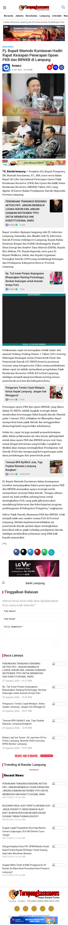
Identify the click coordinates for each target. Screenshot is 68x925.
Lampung (45, 16)
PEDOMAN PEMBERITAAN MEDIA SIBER (43, 901)
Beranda (8, 16)
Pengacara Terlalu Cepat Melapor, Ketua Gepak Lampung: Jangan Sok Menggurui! (26, 391)
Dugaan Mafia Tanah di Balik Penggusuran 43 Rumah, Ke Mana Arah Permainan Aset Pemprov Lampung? (25, 868)
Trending (12, 901)
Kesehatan (31, 16)
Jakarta (19, 16)
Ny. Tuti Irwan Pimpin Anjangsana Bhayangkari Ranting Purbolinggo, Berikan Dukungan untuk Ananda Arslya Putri (25, 279)
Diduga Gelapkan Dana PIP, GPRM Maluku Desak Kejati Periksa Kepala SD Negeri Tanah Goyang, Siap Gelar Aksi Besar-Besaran (25, 850)
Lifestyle (57, 16)
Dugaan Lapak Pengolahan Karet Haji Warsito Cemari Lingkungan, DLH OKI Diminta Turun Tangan (24, 831)
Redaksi (16, 66)
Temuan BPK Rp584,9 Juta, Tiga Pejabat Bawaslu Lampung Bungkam (24, 466)
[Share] (61, 67)
